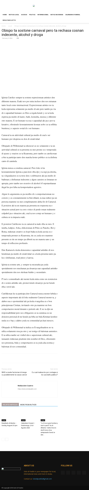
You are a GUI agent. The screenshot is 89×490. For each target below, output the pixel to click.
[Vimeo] (78, 1)
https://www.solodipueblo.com (27, 389)
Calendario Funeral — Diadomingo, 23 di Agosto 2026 (28, 425)
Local (10, 26)
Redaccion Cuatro (25, 385)
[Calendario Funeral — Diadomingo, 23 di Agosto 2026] (29, 415)
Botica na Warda (57, 14)
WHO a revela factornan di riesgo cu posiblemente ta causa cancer (14, 373)
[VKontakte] (82, 1)
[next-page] (6, 439)
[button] (84, 15)
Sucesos (24, 14)
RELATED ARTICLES (10, 405)
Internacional (42, 14)
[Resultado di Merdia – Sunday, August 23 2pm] (10, 415)
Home (5, 14)
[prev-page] (3, 439)
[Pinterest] (29, 47)
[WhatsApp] (34, 47)
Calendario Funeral (72, 14)
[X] (74, 1)
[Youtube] (85, 1)
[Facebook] (70, 1)
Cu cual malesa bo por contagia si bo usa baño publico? (45, 373)
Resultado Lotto (9, 20)
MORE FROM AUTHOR (28, 405)
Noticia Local (14, 14)
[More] (39, 47)
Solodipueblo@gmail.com (42, 479)
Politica (32, 14)
